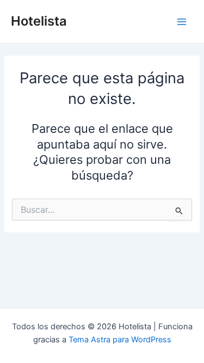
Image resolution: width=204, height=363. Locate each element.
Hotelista (39, 21)
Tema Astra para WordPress (120, 339)
